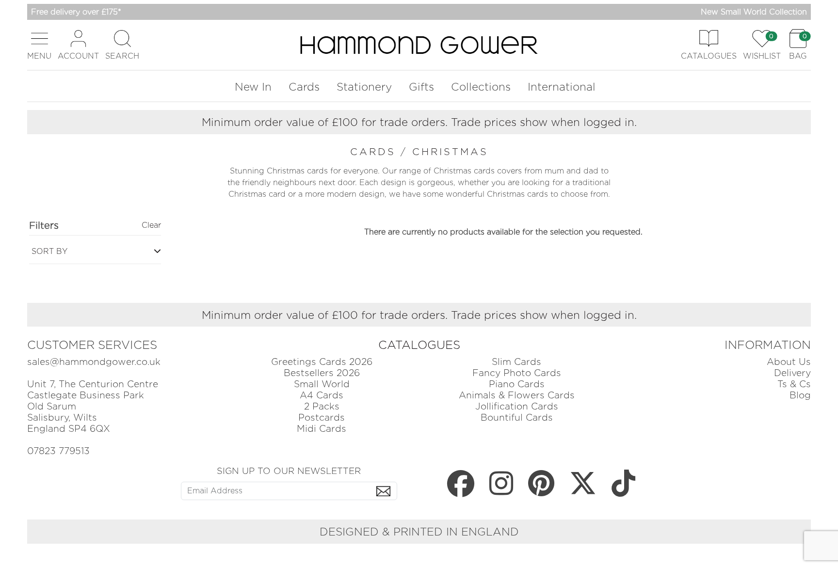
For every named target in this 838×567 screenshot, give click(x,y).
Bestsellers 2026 (322, 372)
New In (253, 86)
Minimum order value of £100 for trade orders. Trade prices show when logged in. (419, 121)
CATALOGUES (419, 345)
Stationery (364, 86)
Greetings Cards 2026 (321, 361)
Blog (800, 395)
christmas (450, 152)
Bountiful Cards (517, 417)
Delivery (792, 372)
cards (375, 152)
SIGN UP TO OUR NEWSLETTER (289, 470)
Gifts (421, 86)
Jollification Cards (516, 406)
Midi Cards (321, 428)
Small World (322, 384)
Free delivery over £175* (76, 11)
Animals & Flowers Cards (517, 395)
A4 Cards (321, 395)
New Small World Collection (754, 11)
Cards (304, 86)
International (562, 86)
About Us (789, 361)
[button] (39, 45)
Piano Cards (517, 384)
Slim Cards (516, 361)
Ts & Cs (794, 384)
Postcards (321, 417)
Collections (481, 86)
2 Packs (321, 406)
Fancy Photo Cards (516, 372)
